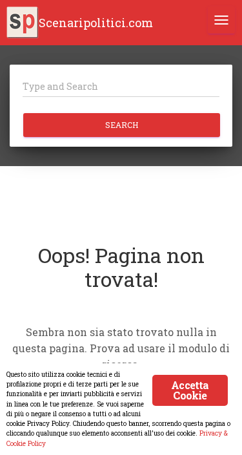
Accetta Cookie (189, 390)
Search (121, 125)
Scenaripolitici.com (96, 22)
